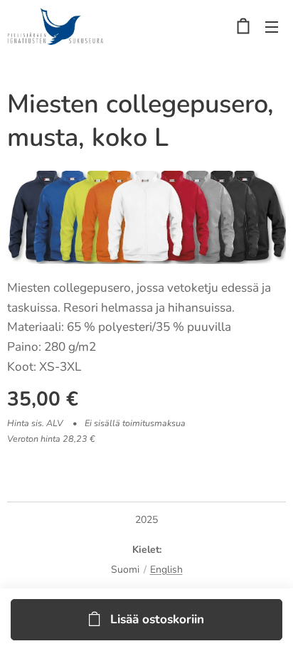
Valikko (271, 26)
